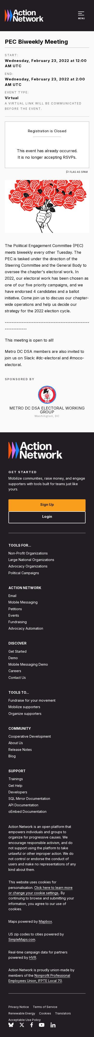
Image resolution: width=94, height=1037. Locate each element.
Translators (63, 1013)
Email (12, 596)
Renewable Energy (21, 1013)
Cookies (45, 1013)
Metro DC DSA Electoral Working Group (47, 410)
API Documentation (23, 805)
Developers (17, 792)
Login (47, 516)
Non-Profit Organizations (28, 553)
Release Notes (20, 749)
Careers (14, 671)
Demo (13, 658)
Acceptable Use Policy (24, 1020)
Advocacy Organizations (27, 566)
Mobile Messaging (23, 602)
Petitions (15, 609)
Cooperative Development (29, 736)
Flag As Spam (79, 171)
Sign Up (47, 504)
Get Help (15, 785)
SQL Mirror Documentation (29, 798)
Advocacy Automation (25, 628)
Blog (12, 756)
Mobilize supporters (24, 707)
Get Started (17, 651)
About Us (15, 743)
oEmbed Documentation (27, 811)
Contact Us (17, 677)
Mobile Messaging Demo (28, 664)
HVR (32, 957)
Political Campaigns (23, 573)
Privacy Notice (18, 1007)
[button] (82, 17)
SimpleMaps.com (21, 939)
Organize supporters (24, 713)
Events (13, 615)
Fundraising (17, 622)
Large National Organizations (31, 560)
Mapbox (45, 921)
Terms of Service (45, 1007)
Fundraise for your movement (31, 700)
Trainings (15, 779)
